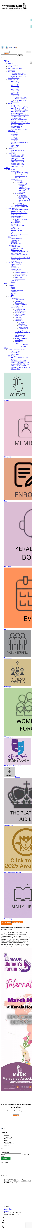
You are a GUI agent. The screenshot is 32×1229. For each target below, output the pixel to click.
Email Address (5, 1152)
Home (6, 60)
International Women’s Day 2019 (20, 258)
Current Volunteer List (17, 73)
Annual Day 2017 (20, 336)
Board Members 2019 (17, 163)
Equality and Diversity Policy (19, 107)
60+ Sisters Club (16, 243)
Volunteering (11, 71)
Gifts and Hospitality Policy (19, 119)
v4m (12, 232)
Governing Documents (17, 150)
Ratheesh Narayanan (21, 275)
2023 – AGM (15, 84)
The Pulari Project (16, 351)
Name (2, 1154)
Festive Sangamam (20, 311)
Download (11, 148)
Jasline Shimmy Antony (21, 272)
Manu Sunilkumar (20, 274)
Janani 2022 (14, 135)
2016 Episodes (19, 203)
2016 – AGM (15, 95)
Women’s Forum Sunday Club (19, 251)
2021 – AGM (15, 87)
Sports (13, 227)
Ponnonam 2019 (19, 312)
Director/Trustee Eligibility (18, 121)
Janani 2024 (14, 132)
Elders (9, 237)
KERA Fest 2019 (16, 214)
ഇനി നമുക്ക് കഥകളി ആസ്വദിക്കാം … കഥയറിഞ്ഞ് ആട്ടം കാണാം (21, 175)
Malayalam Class (16, 269)
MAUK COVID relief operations (20, 367)
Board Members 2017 (17, 166)
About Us (10, 63)
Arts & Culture (12, 169)
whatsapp (3, 1225)
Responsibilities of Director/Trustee (16, 126)
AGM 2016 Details (20, 100)
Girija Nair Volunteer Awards (19, 76)
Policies (10, 103)
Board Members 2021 (17, 160)
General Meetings (13, 79)
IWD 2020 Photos (20, 309)
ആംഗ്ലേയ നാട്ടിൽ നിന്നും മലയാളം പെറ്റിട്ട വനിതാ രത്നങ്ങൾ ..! (24, 198)
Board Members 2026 (17, 155)
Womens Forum (12, 245)
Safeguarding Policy (17, 113)
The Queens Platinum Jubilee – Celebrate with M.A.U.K (20, 210)
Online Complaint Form (21, 110)
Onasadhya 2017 (16, 222)
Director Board (12, 153)
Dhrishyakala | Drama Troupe (19, 206)
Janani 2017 (14, 140)
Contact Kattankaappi (21, 205)
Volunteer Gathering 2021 (18, 74)
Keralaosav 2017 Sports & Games (23, 326)
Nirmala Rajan (15, 353)
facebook (3, 1218)
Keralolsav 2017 (19, 320)
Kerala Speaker (19, 341)
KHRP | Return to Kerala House (23, 345)
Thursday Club (15, 240)
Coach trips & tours (16, 230)
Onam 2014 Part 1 (20, 299)
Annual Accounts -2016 (21, 98)
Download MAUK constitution (20, 115)
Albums (17, 343)
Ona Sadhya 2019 (20, 314)
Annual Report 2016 (20, 97)
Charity (6, 348)
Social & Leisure (12, 208)
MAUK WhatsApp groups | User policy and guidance (20, 123)
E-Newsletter (15, 145)
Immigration (14, 291)
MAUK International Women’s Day (21, 305)
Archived (7, 1145)
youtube (3, 1222)
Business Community (17, 290)
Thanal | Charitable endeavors (16, 349)
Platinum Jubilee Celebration (19, 213)
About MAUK (8, 62)
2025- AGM (14, 81)
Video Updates (15, 369)
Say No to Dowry (16, 253)
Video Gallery (15, 298)
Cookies (6, 1211)
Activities (7, 168)
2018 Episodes (19, 182)
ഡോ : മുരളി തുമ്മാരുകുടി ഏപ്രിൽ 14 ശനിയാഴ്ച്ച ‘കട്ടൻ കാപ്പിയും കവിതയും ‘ (24, 188)
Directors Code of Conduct (19, 129)
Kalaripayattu (15, 267)
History (10, 66)
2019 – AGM (15, 90)
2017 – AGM (15, 94)
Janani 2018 (14, 139)
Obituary (13, 293)
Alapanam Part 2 (19, 303)
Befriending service (16, 238)
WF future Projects (16, 250)
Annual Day (14, 224)
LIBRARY (14, 147)
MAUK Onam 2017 (17, 216)
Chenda (13, 266)
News (13, 287)
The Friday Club (16, 229)
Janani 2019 (14, 137)
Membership (11, 70)
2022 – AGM (15, 86)
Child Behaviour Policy (18, 111)
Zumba (13, 282)
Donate (7, 53)
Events (13, 288)
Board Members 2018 (17, 164)
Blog (5, 283)
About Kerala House (13, 78)
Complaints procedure (17, 108)
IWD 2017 (14, 261)
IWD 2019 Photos (20, 316)
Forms (13, 152)
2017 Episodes (19, 193)
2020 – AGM (15, 89)
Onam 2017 (18, 317)
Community (11, 285)
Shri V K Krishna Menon (15, 68)
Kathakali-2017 (15, 171)
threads (3, 1227)
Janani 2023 (14, 134)
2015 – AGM (15, 102)
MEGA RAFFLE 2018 (18, 226)
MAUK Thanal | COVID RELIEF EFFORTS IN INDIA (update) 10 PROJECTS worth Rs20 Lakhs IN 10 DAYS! (20, 363)
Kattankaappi (18, 180)
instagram (3, 1220)
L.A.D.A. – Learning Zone (15, 262)
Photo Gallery (15, 308)
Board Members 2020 (17, 161)
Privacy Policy (15, 105)
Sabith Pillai (18, 277)
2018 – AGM (15, 92)
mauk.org (7, 1208)
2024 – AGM (15, 82)
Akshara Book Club (17, 248)
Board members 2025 (17, 156)
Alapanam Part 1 (19, 301)
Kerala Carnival (15, 217)
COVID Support (12, 356)
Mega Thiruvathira (16, 259)
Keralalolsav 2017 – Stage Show (24, 323)
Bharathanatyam (16, 264)
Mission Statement (13, 65)
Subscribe (16, 1115)
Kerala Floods (15, 354)
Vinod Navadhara (20, 279)
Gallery (10, 296)
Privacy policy (8, 1209)
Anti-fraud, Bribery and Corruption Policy (18, 117)
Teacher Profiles (15, 271)
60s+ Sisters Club (20, 335)
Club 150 (14, 242)
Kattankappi (14, 179)
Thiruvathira (14, 280)
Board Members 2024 (17, 158)
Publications (11, 131)
